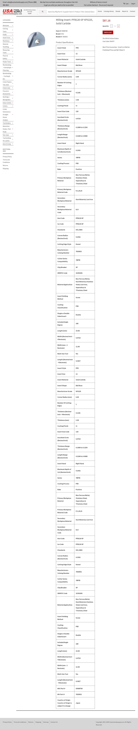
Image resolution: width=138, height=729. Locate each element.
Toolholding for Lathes (7, 139)
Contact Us (54, 722)
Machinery (6, 41)
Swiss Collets (7, 103)
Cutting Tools (5, 30)
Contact (132, 11)
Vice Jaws (6, 135)
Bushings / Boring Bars (6, 98)
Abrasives (6, 25)
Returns (5, 165)
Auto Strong (7, 144)
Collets (5, 106)
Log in (133, 4)
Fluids (5, 34)
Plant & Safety (5, 57)
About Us (125, 11)
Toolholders (7, 123)
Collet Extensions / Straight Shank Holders (7, 114)
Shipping (6, 168)
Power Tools (7, 62)
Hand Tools (6, 38)
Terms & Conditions (20, 722)
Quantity (106, 26)
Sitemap (46, 722)
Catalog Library (109, 11)
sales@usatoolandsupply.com (17, 2)
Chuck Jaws (6, 88)
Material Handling (6, 45)
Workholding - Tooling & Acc (7, 76)
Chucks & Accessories (6, 92)
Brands (118, 11)
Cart (127, 4)
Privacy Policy (7, 156)
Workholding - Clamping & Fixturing (7, 67)
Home (100, 11)
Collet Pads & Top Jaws (7, 83)
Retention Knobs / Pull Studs (7, 129)
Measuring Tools (6, 51)
